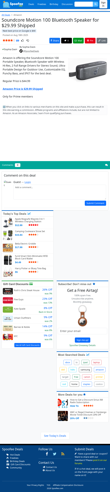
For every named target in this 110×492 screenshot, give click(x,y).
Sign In (103, 4)
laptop (96, 362)
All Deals (6, 14)
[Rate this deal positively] (22, 41)
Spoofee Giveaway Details (82, 345)
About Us (50, 470)
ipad (85, 362)
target (65, 376)
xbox (67, 362)
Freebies (42, 4)
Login (28, 182)
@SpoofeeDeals (31, 51)
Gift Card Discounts (16, 284)
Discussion (67, 4)
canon (87, 376)
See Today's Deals (55, 436)
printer (99, 376)
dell (63, 369)
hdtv (72, 369)
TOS (48, 485)
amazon (100, 369)
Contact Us (51, 467)
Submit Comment (95, 203)
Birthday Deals (17, 461)
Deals (31, 4)
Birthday (54, 4)
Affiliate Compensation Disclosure (68, 485)
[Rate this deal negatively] (27, 41)
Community (15, 467)
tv (77, 362)
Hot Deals (15, 454)
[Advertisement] (55, 140)
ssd (64, 384)
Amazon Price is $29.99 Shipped (23, 89)
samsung (85, 369)
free (76, 376)
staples (86, 384)
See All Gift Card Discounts (28, 345)
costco (99, 384)
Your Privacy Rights (35, 485)
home (74, 384)
